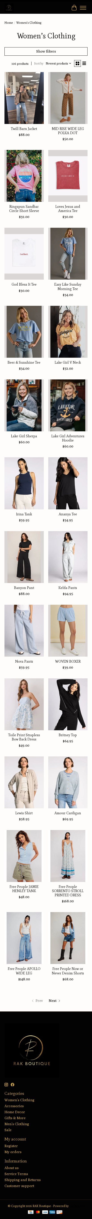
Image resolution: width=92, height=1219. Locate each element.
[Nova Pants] (24, 631)
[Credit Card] (30, 1212)
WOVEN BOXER (68, 661)
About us (11, 1168)
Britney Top (68, 735)
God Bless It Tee (24, 284)
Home (8, 22)
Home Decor (14, 1112)
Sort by (39, 63)
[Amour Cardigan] (68, 782)
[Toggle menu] (83, 7)
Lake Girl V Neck (68, 362)
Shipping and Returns (22, 1180)
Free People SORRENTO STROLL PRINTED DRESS (68, 891)
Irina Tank (24, 514)
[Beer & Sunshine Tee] (24, 332)
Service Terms (16, 1174)
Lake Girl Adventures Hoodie (67, 438)
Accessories (14, 1106)
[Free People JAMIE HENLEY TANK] (24, 856)
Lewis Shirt (24, 813)
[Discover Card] (59, 1212)
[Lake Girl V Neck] (68, 332)
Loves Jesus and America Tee (67, 208)
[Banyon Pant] (24, 557)
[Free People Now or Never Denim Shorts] (68, 938)
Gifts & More (14, 1118)
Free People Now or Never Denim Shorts (68, 971)
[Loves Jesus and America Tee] (68, 176)
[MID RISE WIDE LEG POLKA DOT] (68, 98)
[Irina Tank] (24, 483)
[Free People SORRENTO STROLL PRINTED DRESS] (68, 856)
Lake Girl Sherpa (24, 436)
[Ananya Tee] (68, 483)
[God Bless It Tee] (24, 254)
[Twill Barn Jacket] (24, 98)
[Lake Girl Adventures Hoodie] (68, 405)
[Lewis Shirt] (24, 782)
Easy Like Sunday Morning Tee (67, 286)
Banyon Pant (24, 588)
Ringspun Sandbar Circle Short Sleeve (24, 208)
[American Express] (52, 1212)
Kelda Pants (68, 588)
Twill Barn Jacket (24, 129)
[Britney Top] (68, 704)
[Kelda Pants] (68, 557)
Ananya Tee (68, 514)
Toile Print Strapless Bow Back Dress (24, 737)
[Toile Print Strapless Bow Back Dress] (24, 704)
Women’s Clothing (19, 1100)
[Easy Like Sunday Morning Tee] (68, 254)
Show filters (46, 51)
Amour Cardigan (67, 813)
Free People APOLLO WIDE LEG (24, 971)
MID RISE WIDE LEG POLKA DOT (68, 131)
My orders (12, 1152)
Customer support (19, 1186)
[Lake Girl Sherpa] (24, 405)
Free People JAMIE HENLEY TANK (24, 889)
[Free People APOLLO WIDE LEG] (24, 938)
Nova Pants (24, 661)
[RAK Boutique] (9, 7)
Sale (7, 1130)
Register (11, 1146)
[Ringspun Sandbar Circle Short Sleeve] (24, 176)
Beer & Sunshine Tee (24, 362)
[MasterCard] (38, 1212)
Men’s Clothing (16, 1124)
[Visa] (45, 1212)
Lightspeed (76, 1206)
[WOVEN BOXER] (68, 631)
